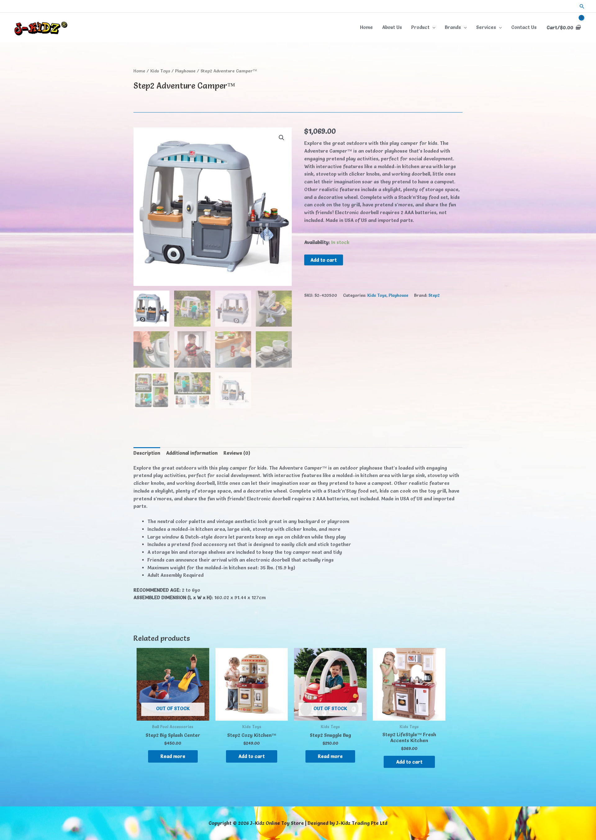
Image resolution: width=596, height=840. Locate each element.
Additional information (192, 453)
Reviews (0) (237, 453)
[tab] (146, 453)
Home (139, 70)
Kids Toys (160, 70)
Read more (172, 756)
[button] (582, 6)
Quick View (172, 715)
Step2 (434, 295)
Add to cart (323, 260)
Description (146, 453)
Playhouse (185, 70)
